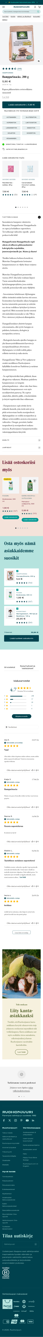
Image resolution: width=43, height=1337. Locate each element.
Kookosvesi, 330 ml (24, 595)
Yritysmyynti (7, 1152)
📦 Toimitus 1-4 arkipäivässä (21, 2)
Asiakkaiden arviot (30, 1149)
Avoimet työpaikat (9, 1148)
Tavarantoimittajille (9, 1156)
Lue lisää (5, 97)
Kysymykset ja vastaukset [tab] (27, 667)
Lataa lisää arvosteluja (21, 933)
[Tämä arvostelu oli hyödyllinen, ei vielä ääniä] (32, 770)
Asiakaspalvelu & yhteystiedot (29, 1134)
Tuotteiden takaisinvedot (7, 1228)
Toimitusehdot (7, 1177)
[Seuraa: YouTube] (27, 1120)
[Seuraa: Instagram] (15, 1120)
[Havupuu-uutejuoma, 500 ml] (30, 485)
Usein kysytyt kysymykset (28, 1140)
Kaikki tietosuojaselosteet (9, 1205)
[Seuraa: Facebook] (3, 1120)
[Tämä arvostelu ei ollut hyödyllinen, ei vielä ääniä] (36, 770)
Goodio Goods (8, 179)
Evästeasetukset (8, 1189)
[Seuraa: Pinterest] (21, 1120)
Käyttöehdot (6, 1194)
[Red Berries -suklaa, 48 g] (10, 169)
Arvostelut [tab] (8, 667)
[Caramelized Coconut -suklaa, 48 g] (30, 169)
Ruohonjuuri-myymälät (10, 1143)
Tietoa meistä (7, 1133)
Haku (25, 1154)
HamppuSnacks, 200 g (25, 576)
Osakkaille (6, 1160)
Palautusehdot (7, 1181)
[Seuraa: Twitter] (9, 1120)
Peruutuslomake (8, 1185)
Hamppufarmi (7, 73)
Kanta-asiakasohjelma (31, 1145)
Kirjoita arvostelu (22, 716)
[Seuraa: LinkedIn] (33, 1120)
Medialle (5, 1165)
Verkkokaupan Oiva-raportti (9, 1222)
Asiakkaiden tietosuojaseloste (8, 1199)
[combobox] (20, 11)
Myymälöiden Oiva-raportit (9, 1215)
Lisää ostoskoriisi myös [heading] (13, 158)
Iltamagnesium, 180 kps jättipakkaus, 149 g (26, 615)
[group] (10, 180)
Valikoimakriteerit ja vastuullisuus (9, 1138)
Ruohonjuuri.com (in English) (30, 1165)
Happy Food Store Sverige (30, 1159)
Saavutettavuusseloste (10, 1210)
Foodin (5, 496)
